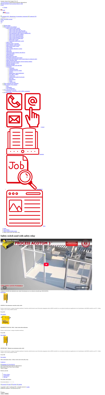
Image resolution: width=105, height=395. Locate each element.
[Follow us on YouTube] (13, 384)
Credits (28, 387)
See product (3, 314)
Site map (5, 377)
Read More (3, 292)
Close (2, 393)
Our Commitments (10, 88)
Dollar (5, 7)
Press (7, 86)
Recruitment (39, 189)
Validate (6, 393)
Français (7, 12)
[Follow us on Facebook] (3, 384)
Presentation (9, 87)
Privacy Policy (6, 374)
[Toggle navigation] (1, 23)
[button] (2, 5)
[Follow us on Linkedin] (19, 384)
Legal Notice (6, 375)
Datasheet (41, 154)
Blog (44, 226)
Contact (42, 127)
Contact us (3, 362)
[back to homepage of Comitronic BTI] (18, 16)
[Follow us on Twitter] (8, 384)
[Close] (1, 391)
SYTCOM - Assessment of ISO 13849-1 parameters (18, 91)
